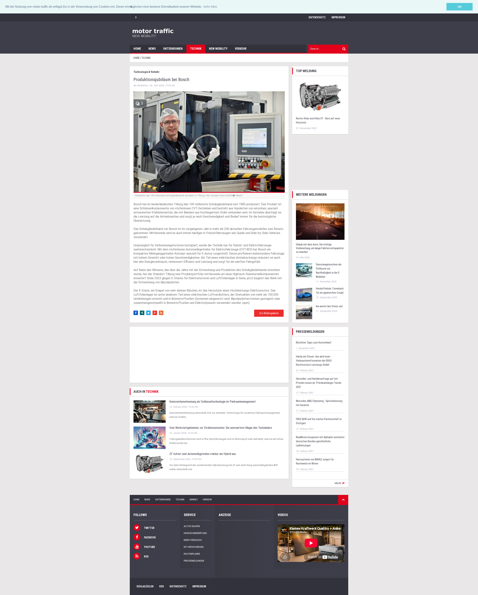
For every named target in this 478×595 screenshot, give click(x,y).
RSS (161, 586)
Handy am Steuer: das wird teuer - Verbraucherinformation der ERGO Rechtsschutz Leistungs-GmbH (314, 360)
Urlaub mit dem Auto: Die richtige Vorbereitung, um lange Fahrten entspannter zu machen (320, 248)
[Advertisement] (209, 355)
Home (137, 48)
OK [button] (460, 6)
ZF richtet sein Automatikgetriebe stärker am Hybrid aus (202, 454)
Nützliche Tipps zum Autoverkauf (313, 342)
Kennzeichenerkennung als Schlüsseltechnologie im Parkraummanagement (212, 401)
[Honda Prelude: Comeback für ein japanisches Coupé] (304, 294)
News (152, 48)
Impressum (338, 17)
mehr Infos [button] (210, 6)
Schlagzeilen (144, 586)
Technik (195, 48)
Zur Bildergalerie (269, 313)
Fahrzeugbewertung (195, 533)
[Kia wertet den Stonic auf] (304, 312)
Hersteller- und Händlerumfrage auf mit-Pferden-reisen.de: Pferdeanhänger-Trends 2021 (318, 382)
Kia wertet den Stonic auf (329, 306)
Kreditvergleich (193, 540)
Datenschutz (317, 17)
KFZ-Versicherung (194, 547)
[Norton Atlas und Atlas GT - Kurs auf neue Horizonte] (320, 96)
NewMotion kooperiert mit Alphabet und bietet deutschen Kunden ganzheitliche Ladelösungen (320, 441)
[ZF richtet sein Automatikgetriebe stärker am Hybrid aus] (150, 463)
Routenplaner (192, 553)
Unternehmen (173, 48)
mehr (338, 483)
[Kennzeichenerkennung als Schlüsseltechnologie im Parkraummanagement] (150, 411)
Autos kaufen (192, 526)
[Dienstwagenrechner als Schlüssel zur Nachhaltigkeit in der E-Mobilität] (304, 270)
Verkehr (240, 48)
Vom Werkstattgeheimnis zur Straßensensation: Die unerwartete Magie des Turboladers (220, 428)
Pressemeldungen (194, 560)
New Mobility (218, 48)
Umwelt (193, 499)
